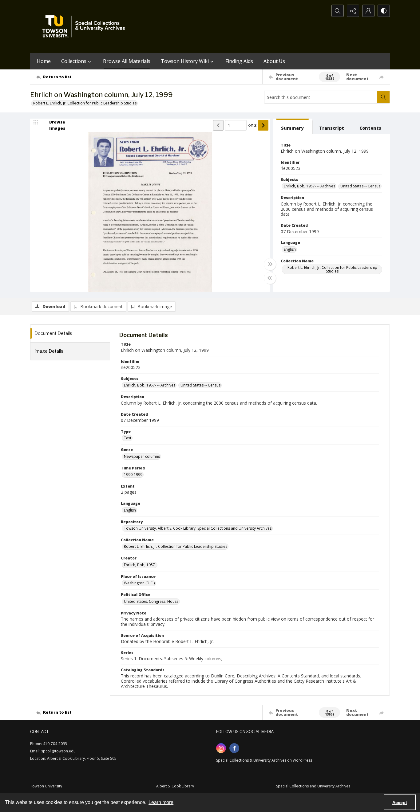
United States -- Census (360, 186)
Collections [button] (73, 61)
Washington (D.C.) (139, 583)
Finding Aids (239, 61)
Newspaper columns (142, 456)
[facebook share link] (234, 748)
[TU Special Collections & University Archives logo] (85, 26)
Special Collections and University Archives (313, 786)
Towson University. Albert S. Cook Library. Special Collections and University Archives (197, 528)
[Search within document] (383, 97)
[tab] (292, 126)
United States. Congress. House (151, 601)
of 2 (252, 125)
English (290, 249)
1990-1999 (133, 474)
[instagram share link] (221, 748)
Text (127, 438)
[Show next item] (263, 125)
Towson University (46, 786)
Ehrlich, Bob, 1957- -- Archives (309, 186)
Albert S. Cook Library (175, 786)
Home (44, 61)
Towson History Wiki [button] (185, 61)
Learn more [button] (161, 802)
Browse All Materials (126, 61)
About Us (274, 61)
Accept (399, 802)
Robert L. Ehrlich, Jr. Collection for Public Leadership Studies (85, 103)
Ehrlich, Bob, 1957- (140, 564)
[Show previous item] (218, 125)
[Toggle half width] (270, 278)
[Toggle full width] (270, 264)
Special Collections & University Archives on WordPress (264, 760)
